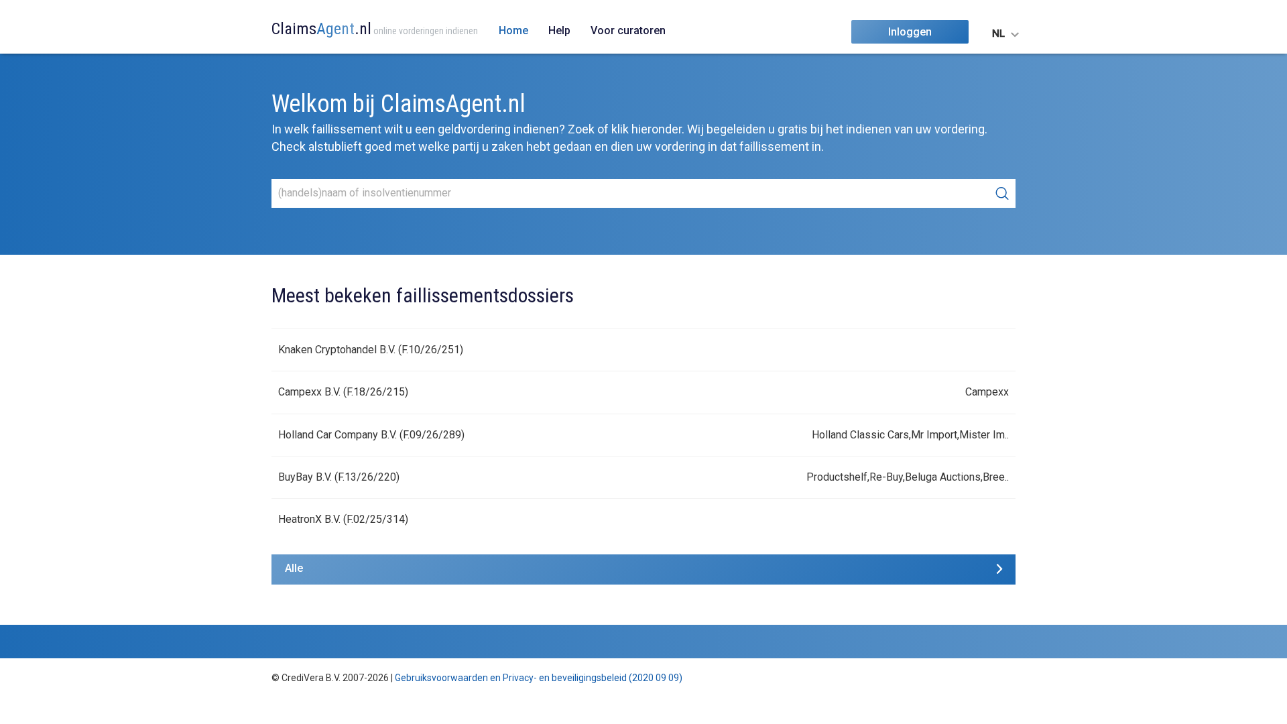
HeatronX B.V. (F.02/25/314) (343, 519)
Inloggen (910, 31)
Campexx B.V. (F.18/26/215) (343, 391)
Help (559, 30)
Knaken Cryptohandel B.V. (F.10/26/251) (370, 349)
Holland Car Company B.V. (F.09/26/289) (371, 434)
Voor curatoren (628, 30)
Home (513, 30)
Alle (294, 568)
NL (998, 33)
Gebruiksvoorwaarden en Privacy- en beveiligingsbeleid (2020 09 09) (538, 677)
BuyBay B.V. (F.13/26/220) (339, 477)
